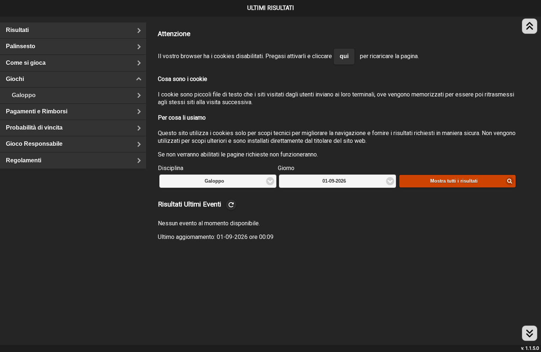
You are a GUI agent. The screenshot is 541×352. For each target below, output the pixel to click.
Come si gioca (26, 63)
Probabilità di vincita (34, 127)
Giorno (286, 168)
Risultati (17, 30)
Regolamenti (23, 160)
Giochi (50, 79)
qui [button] (344, 56)
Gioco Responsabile (34, 144)
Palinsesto (20, 46)
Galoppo (24, 95)
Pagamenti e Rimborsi (36, 111)
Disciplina (170, 168)
